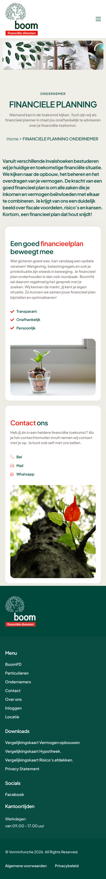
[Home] (21, 18)
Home (12, 138)
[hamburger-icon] (98, 19)
